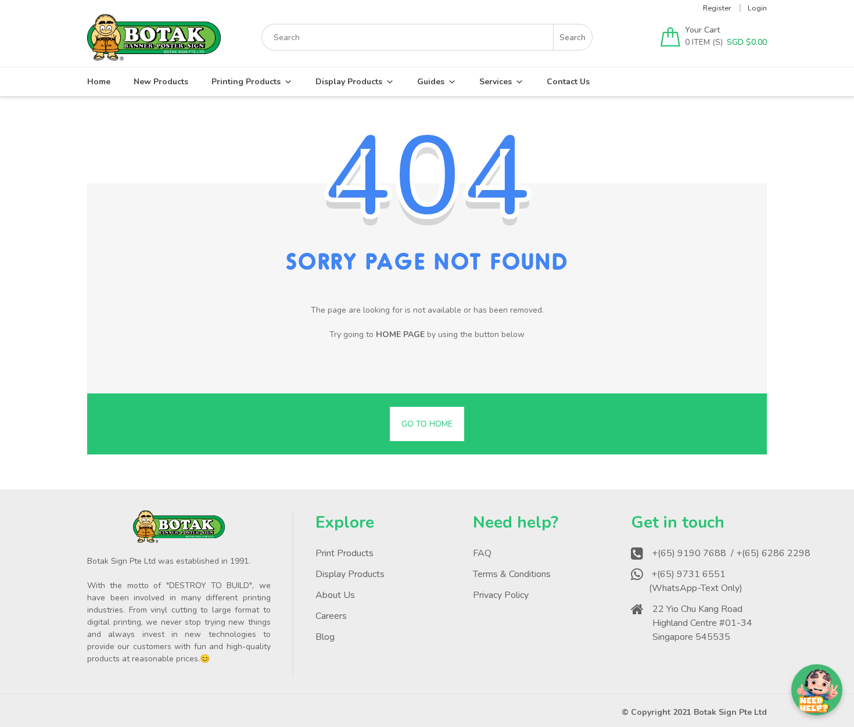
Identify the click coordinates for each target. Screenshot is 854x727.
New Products (161, 81)
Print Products (344, 553)
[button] (816, 689)
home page (400, 334)
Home (98, 81)
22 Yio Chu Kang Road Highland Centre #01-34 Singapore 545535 (702, 623)
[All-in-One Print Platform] (154, 54)
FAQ (482, 553)
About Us (335, 595)
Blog (325, 637)
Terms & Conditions (512, 574)
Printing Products (246, 81)
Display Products (348, 81)
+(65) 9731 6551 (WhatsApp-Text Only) (697, 581)
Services (495, 81)
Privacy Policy (501, 595)
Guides (430, 81)
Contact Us (568, 81)
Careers (331, 616)
